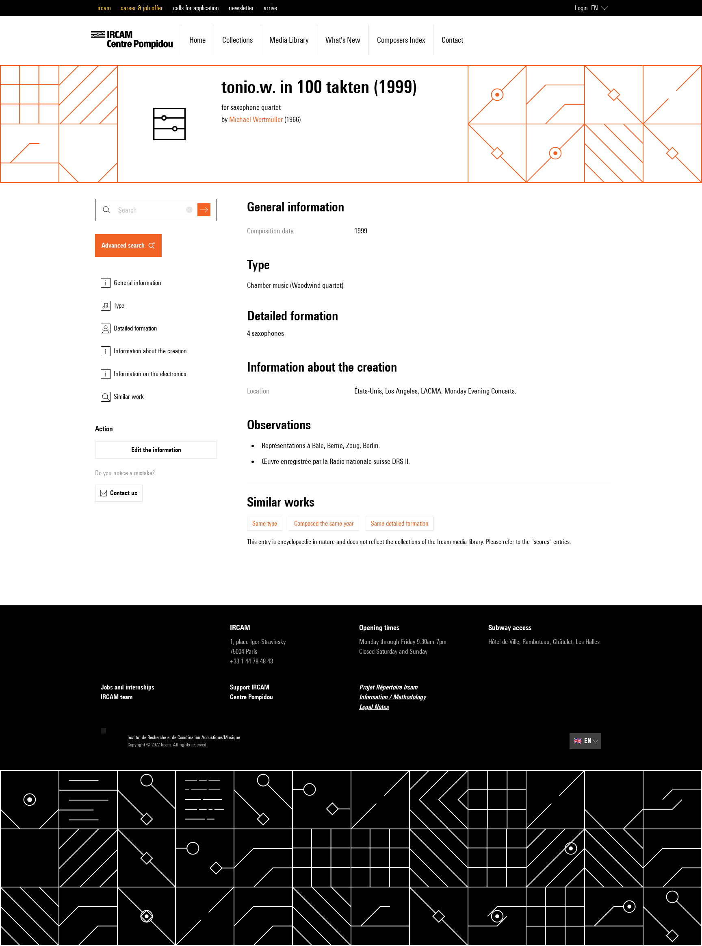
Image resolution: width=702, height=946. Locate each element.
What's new (342, 39)
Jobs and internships (127, 687)
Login (581, 8)
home (197, 39)
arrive (270, 8)
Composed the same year (324, 523)
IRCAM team (116, 697)
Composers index (401, 39)
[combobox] (156, 210)
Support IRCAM (249, 687)
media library (289, 39)
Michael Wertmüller (256, 119)
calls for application (196, 8)
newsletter (241, 8)
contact (452, 39)
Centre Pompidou (251, 697)
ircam (104, 8)
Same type (264, 523)
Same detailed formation (400, 523)
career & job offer (142, 8)
